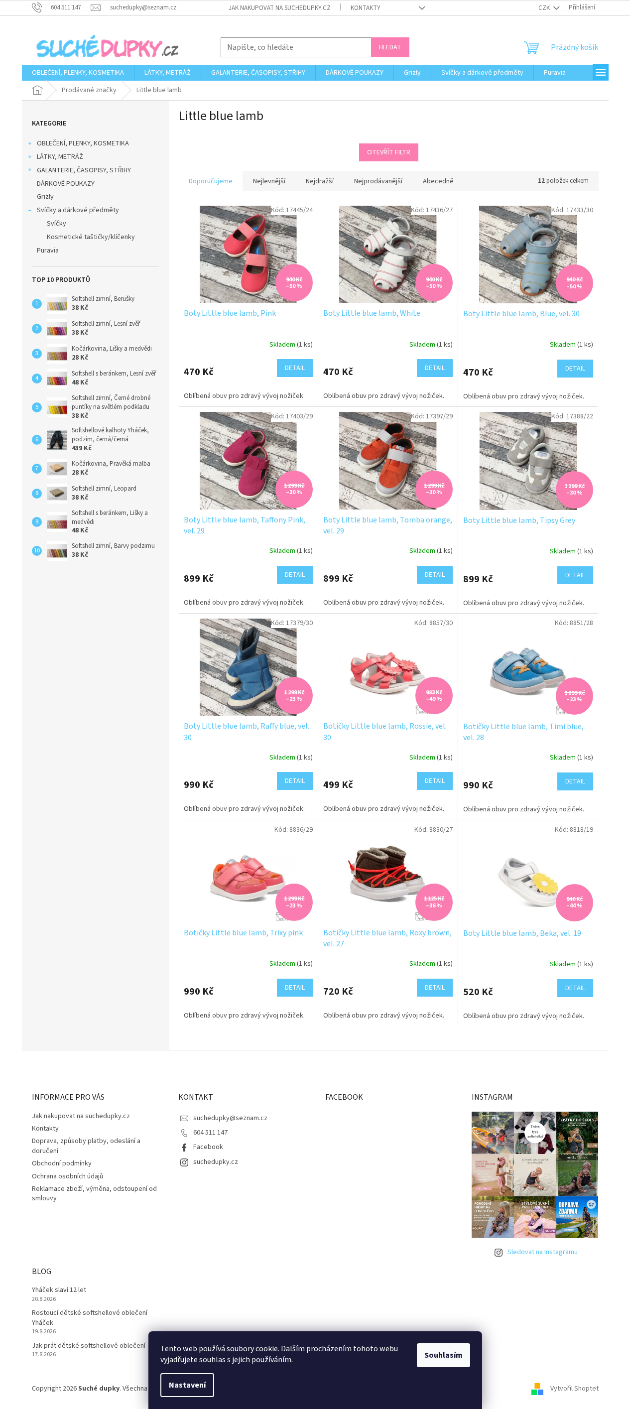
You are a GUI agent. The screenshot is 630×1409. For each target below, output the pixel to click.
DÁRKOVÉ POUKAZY (66, 184)
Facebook (208, 1147)
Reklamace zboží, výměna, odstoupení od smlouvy (94, 1193)
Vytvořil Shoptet (574, 1389)
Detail (295, 368)
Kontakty (365, 7)
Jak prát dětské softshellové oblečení (88, 1346)
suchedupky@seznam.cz (230, 1118)
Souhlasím (443, 1355)
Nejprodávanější (378, 181)
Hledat (390, 47)
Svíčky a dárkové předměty (78, 210)
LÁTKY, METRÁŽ (60, 157)
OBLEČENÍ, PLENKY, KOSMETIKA (83, 143)
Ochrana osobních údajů (67, 1176)
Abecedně (438, 181)
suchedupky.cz (215, 1162)
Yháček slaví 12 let (59, 1290)
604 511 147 (210, 1133)
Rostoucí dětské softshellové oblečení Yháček (89, 1317)
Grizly (45, 197)
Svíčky (56, 224)
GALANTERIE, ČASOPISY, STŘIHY (84, 170)
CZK (544, 7)
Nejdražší (320, 181)
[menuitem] (78, 73)
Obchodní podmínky (62, 1163)
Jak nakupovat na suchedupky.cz (280, 7)
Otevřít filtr (388, 152)
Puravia (48, 251)
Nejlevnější (269, 181)
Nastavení (187, 1385)
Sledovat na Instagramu (542, 1252)
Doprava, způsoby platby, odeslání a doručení (86, 1145)
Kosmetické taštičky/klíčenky (91, 237)
